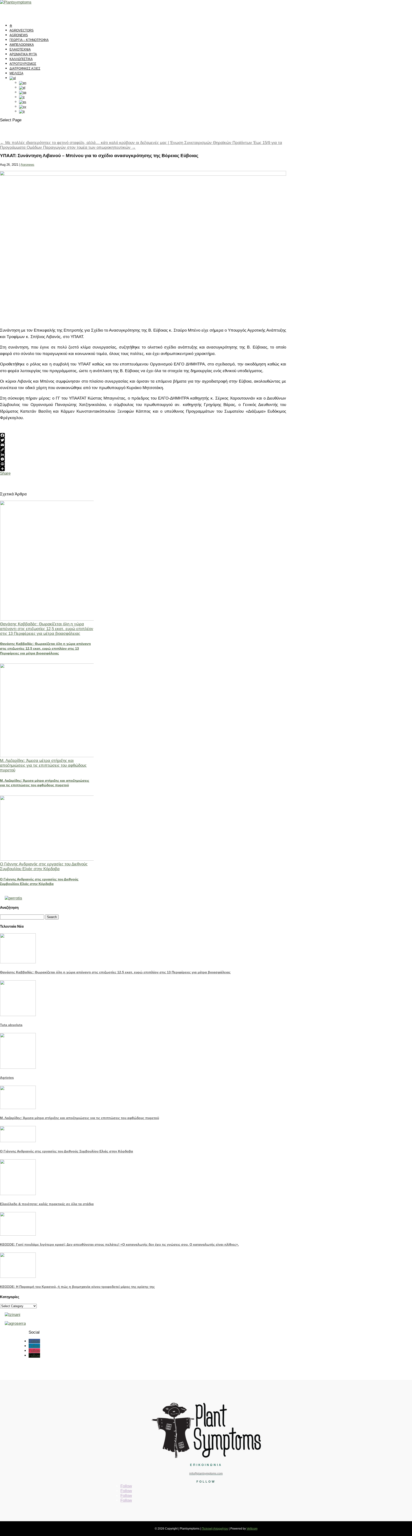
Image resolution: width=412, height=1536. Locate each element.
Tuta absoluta (11, 1025)
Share (5, 473)
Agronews (27, 164)
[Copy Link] (143, 449)
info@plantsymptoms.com (206, 1473)
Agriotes (7, 1077)
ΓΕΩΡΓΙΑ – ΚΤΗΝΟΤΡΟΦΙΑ (29, 40)
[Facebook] (143, 435)
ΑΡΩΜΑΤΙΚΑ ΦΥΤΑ (23, 54)
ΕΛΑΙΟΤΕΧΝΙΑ (20, 49)
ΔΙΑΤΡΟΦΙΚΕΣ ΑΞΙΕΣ (25, 68)
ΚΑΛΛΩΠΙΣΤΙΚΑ (21, 59)
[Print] (143, 464)
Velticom (252, 1528)
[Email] (143, 444)
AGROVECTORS (22, 30)
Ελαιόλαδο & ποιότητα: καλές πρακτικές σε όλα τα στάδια (47, 1204)
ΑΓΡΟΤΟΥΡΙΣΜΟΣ (23, 64)
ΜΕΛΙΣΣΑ (16, 73)
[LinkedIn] (143, 454)
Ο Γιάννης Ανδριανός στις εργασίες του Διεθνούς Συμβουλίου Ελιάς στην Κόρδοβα (44, 866)
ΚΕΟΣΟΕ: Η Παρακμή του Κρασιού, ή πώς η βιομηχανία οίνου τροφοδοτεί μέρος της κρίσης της (77, 1287)
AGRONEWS (19, 35)
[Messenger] (143, 459)
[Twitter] (143, 440)
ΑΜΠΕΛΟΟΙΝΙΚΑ (22, 44)
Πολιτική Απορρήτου (215, 1528)
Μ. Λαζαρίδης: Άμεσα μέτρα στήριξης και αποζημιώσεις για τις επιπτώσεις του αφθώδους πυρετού (43, 765)
